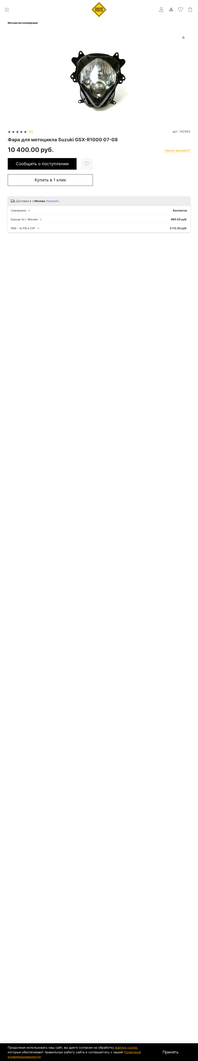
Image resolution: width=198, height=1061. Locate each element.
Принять (170, 1052)
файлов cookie (126, 1047)
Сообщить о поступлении (42, 163)
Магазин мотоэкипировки (23, 22)
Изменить (52, 201)
